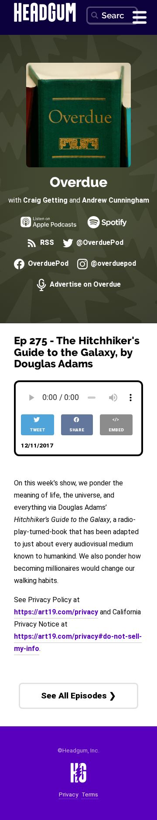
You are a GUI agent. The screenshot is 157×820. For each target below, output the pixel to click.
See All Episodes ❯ (78, 696)
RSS (46, 243)
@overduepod (112, 264)
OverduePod (47, 264)
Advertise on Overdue (84, 285)
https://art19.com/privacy (56, 612)
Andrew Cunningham (115, 200)
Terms (90, 794)
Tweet (37, 429)
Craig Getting (45, 200)
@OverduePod (99, 243)
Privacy (68, 794)
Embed (116, 429)
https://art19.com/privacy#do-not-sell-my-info (78, 642)
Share (76, 429)
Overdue (78, 182)
